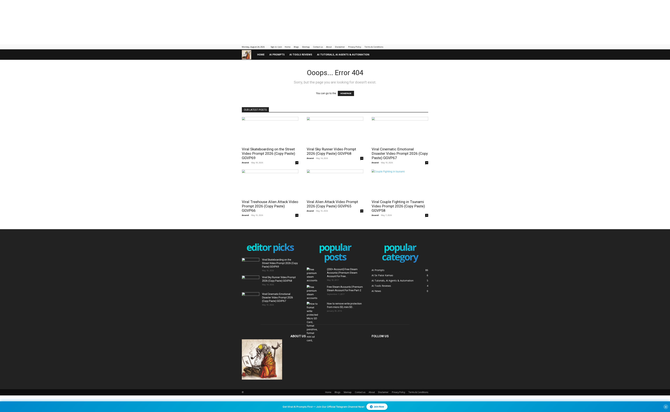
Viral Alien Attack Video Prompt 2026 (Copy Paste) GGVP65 (332, 204)
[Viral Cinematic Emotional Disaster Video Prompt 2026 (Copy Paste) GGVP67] (400, 131)
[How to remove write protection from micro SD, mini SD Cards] (313, 322)
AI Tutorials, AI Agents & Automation (343, 54)
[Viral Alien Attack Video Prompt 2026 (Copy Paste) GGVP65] (335, 183)
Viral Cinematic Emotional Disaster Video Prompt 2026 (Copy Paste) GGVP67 (400, 153)
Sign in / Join (276, 46)
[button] (424, 54)
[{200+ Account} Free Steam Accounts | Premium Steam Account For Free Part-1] (315, 275)
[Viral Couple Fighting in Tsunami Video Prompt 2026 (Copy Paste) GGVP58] (400, 183)
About (329, 46)
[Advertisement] (84, 22)
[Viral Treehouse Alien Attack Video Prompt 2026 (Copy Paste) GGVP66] (270, 183)
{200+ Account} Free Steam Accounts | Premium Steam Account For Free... (342, 273)
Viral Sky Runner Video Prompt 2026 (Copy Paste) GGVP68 (331, 151)
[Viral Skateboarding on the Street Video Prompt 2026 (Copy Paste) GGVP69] (270, 131)
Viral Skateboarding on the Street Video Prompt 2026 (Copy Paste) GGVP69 (268, 153)
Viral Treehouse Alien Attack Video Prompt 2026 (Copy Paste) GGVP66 (270, 206)
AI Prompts (277, 54)
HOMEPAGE (345, 93)
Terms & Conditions (373, 46)
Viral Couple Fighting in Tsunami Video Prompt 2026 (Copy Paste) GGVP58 (398, 206)
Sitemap (306, 46)
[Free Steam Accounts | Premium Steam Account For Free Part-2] (315, 292)
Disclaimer (340, 46)
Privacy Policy (354, 46)
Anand (245, 162)
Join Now (379, 406)
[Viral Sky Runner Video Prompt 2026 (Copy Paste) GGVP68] (335, 131)
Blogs (296, 46)
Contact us (318, 46)
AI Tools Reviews (300, 54)
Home (288, 46)
